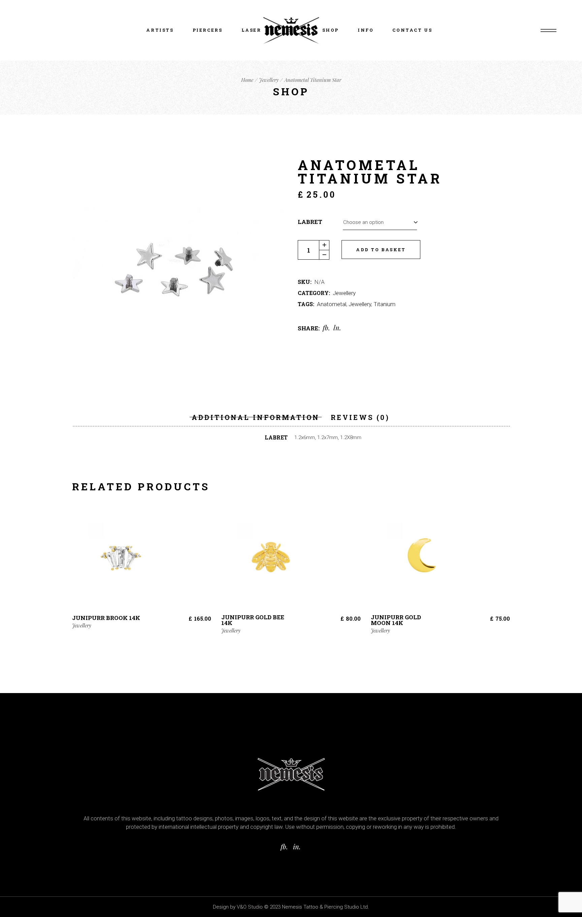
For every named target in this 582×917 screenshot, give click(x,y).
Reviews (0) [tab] (360, 417)
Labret (310, 222)
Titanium (384, 304)
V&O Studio (250, 907)
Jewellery (344, 293)
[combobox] (380, 222)
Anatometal (331, 304)
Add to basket (381, 250)
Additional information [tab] (256, 417)
